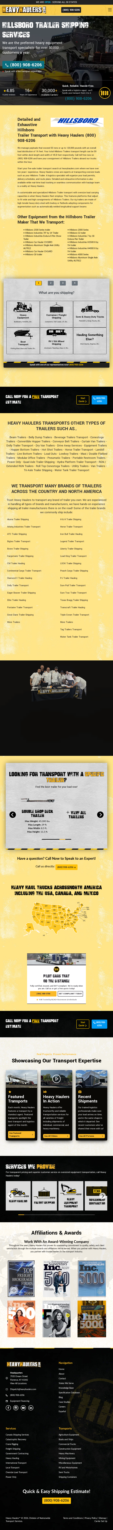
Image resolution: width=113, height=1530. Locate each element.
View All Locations (18, 1384)
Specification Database (69, 1393)
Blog (61, 1397)
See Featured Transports (15, 1134)
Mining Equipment (67, 1458)
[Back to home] (24, 10)
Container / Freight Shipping (56, 318)
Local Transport (12, 1468)
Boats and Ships (66, 1440)
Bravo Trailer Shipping (17, 548)
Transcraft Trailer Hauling (72, 607)
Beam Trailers (17, 437)
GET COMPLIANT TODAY (70, 993)
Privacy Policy (91, 1518)
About (61, 1374)
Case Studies (64, 1402)
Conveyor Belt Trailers (66, 441)
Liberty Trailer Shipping (71, 548)
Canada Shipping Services (17, 1435)
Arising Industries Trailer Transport (23, 526)
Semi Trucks (64, 1472)
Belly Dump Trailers (40, 437)
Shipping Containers (68, 1477)
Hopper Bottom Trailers (25, 450)
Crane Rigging (12, 1444)
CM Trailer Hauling (16, 563)
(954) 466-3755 (43, 993)
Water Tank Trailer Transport (72, 470)
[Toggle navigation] (110, 10)
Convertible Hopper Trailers (34, 441)
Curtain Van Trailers (93, 441)
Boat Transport (23, 345)
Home (61, 1369)
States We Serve (66, 1383)
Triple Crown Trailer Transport (74, 614)
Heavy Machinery (67, 1454)
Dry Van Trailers (45, 445)
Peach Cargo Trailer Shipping (74, 570)
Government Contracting (17, 1454)
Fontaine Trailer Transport (20, 607)
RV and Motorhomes (68, 1468)
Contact (62, 1379)
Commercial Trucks (67, 1444)
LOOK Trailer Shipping (70, 563)
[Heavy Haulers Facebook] (8, 1407)
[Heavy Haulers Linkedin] (30, 1407)
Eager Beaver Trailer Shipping (21, 592)
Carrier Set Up (100, 1521)
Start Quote (82, 399)
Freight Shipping (13, 1449)
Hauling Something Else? (90, 339)
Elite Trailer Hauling (16, 600)
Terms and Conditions (73, 1518)
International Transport (16, 1463)
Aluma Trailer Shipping (18, 519)
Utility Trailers (80, 466)
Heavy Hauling (12, 1458)
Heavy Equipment (23, 318)
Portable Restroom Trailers (89, 458)
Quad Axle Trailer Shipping (39, 462)
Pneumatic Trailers (58, 458)
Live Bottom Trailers (29, 454)
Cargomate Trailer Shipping (20, 556)
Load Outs (50, 454)
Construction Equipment (70, 1449)
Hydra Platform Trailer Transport (76, 462)
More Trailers (13, 622)
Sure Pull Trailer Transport (73, 585)
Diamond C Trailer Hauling (19, 578)
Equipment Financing (19, 1401)
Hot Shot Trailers (52, 450)
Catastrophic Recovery (16, 1440)
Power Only (14, 462)
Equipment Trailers (95, 445)
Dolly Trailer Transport (19, 445)
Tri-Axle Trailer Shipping (38, 470)
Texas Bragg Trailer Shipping (74, 600)
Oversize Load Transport (16, 1472)
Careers (62, 1407)
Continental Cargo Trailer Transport (24, 570)
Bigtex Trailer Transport (18, 541)
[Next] (100, 814)
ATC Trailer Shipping (17, 534)
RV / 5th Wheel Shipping (56, 344)
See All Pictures (86, 1136)
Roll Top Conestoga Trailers (53, 466)
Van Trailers (98, 466)
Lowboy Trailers (68, 454)
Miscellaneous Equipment (70, 1463)
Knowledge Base (66, 1388)
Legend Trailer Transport (72, 541)
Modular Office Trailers (31, 458)
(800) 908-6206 (71, 10)
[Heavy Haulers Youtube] (23, 1407)
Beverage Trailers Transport (71, 437)
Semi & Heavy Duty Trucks (90, 318)
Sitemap (102, 1518)
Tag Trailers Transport (71, 629)
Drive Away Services (69, 445)
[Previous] (12, 814)
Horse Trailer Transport (79, 450)
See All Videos (50, 1136)
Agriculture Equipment (69, 1435)
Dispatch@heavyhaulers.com (23, 1389)
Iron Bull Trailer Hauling (71, 534)
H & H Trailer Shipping (70, 519)
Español (62, 1412)
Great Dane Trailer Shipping (20, 614)
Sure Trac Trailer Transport (73, 592)
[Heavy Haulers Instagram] (15, 1407)
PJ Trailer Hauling (68, 578)
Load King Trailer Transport (73, 556)
